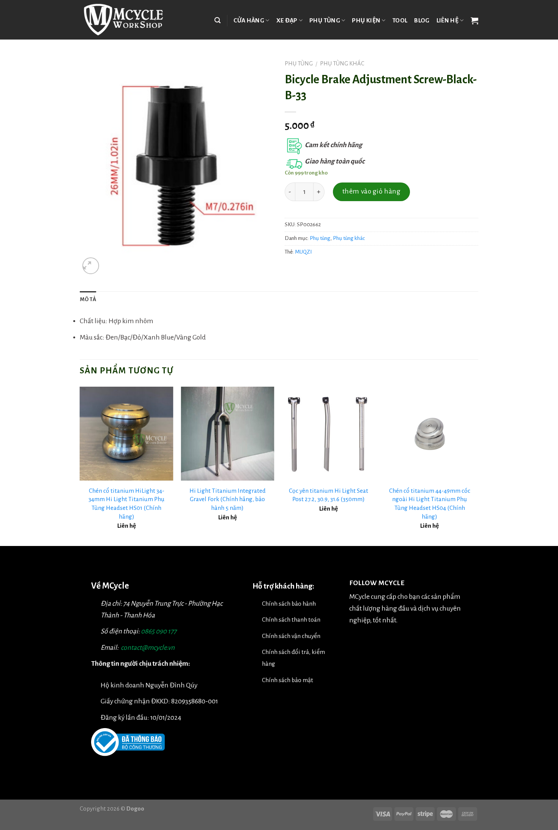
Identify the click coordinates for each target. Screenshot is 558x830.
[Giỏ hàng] (474, 20)
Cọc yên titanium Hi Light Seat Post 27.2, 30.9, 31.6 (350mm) (328, 495)
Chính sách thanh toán (291, 619)
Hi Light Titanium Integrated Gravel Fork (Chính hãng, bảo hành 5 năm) (227, 499)
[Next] (476, 465)
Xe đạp (287, 20)
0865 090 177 (159, 631)
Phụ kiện (366, 20)
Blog (421, 20)
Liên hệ (448, 20)
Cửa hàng (248, 20)
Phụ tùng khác (342, 63)
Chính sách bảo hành (289, 603)
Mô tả (88, 299)
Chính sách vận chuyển (291, 636)
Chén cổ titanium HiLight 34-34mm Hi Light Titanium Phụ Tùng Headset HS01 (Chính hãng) (126, 503)
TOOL (399, 20)
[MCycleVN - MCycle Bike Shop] (128, 20)
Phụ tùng (324, 20)
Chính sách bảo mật (287, 680)
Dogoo (135, 808)
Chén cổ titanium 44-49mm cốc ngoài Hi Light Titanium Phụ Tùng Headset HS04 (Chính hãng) (429, 503)
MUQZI (303, 252)
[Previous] (80, 465)
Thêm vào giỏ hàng (371, 191)
